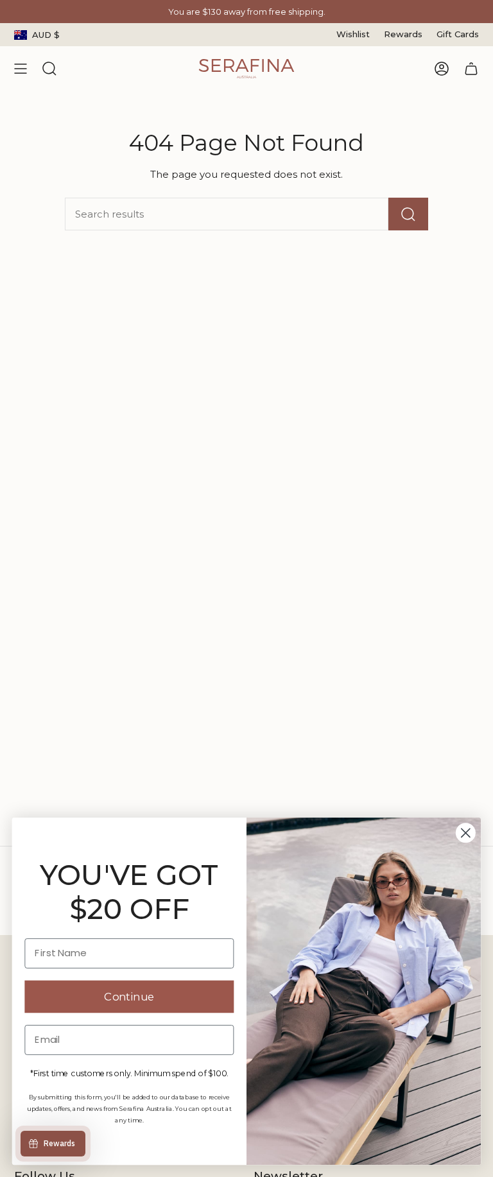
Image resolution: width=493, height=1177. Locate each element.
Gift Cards (458, 34)
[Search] (408, 214)
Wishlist (353, 34)
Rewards (403, 34)
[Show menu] (20, 68)
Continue (129, 997)
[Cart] (471, 68)
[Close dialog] (465, 833)
